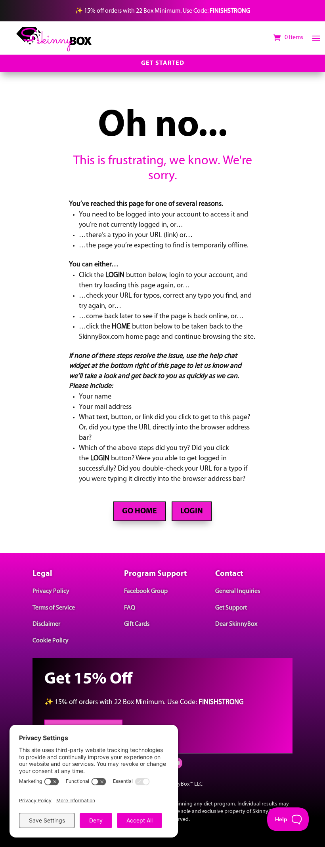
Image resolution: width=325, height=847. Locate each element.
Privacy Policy (50, 591)
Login (191, 511)
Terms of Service (53, 608)
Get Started (162, 63)
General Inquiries (237, 591)
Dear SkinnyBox (236, 624)
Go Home (139, 511)
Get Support (231, 608)
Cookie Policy (50, 641)
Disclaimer (46, 624)
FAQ (129, 608)
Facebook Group (146, 591)
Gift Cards (136, 624)
